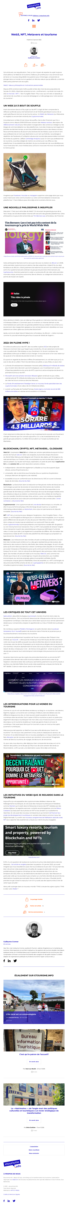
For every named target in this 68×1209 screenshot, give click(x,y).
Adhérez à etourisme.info (41, 16)
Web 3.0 (43, 553)
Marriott (12, 806)
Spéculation (7, 616)
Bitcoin (54, 263)
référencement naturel (11, 125)
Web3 (42, 114)
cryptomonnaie (13, 524)
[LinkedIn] (33, 20)
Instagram (33, 195)
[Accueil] (34, 3)
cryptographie (38, 563)
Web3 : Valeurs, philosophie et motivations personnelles (23, 85)
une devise (37, 504)
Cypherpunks (8, 272)
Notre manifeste (34, 1150)
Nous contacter (34, 1153)
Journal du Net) (16, 511)
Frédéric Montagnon (27, 629)
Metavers (50, 114)
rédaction (15, 1179)
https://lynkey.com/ (34, 857)
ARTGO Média (15, 1190)
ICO (45, 347)
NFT (8, 515)
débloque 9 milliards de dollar (53, 365)
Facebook (17, 195)
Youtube (24, 195)
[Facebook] (28, 20)
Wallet (15, 889)
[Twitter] (38, 20)
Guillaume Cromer (11, 942)
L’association (34, 1146)
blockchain (28, 509)
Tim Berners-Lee (39, 216)
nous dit (15, 640)
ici (54, 815)
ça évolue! (32, 616)
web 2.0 (19, 455)
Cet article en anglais (18, 864)
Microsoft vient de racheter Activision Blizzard (21, 376)
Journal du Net (24, 481)
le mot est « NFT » (13, 94)
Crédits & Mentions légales (11, 1194)
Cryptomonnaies (37, 116)
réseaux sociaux (46, 122)
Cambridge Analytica (33, 139)
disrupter (10, 737)
